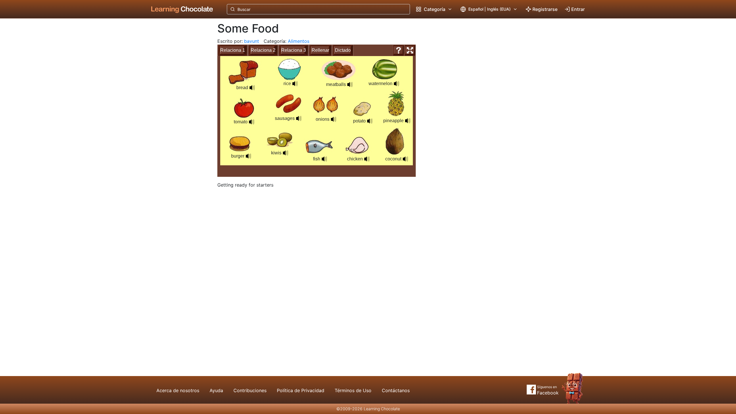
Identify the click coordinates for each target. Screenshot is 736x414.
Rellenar (320, 50)
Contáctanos (396, 390)
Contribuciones (250, 390)
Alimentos (298, 41)
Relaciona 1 (232, 50)
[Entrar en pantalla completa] (410, 50)
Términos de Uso (353, 390)
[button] (252, 88)
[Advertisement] (178, 113)
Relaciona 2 (263, 50)
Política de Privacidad (300, 390)
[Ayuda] (398, 50)
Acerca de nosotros (177, 390)
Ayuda (216, 390)
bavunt (251, 41)
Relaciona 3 (293, 50)
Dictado (343, 50)
